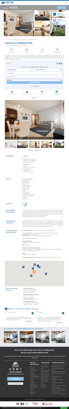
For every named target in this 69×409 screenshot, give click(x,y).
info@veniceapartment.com (15, 374)
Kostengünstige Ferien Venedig (58, 390)
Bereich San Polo (44, 373)
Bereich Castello (44, 378)
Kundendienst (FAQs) (34, 376)
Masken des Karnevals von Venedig (44, 386)
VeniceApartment (8, 39)
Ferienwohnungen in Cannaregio (58, 371)
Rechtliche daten (33, 374)
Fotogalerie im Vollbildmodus (34, 150)
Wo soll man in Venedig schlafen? (58, 393)
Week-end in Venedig (56, 392)
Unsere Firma (33, 373)
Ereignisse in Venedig (45, 370)
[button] (34, 272)
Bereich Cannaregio (45, 374)
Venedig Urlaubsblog (58, 362)
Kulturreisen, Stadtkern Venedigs (58, 388)
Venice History (44, 365)
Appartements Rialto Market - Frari (21, 39)
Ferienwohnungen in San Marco (58, 365)
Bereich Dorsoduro (45, 376)
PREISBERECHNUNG (34, 82)
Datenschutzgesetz (34, 386)
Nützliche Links (33, 384)
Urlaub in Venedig (55, 387)
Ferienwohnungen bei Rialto (57, 366)
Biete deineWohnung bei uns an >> (15, 378)
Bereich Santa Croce (45, 379)
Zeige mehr (34, 97)
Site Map (32, 393)
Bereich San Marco (45, 371)
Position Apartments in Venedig (58, 385)
